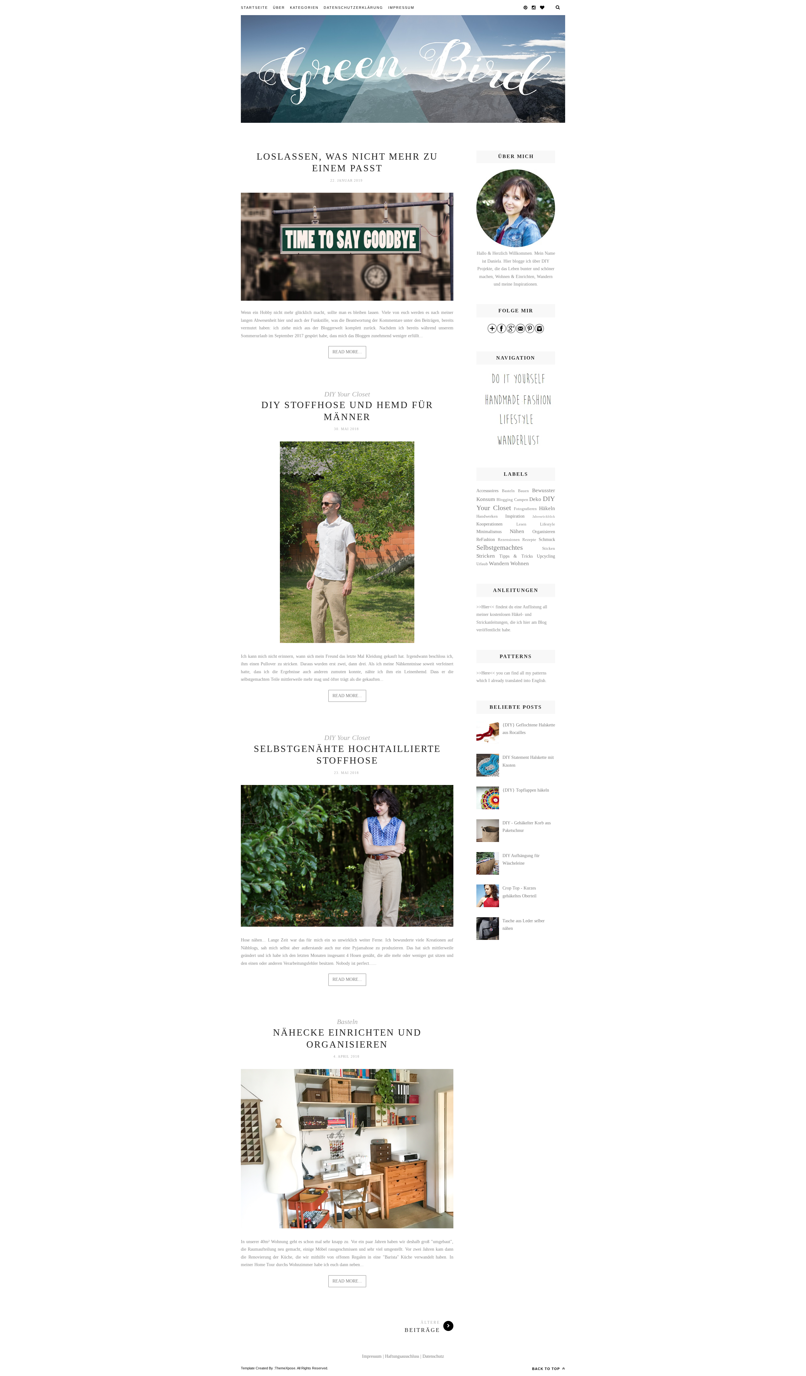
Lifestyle (547, 524)
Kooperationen (489, 524)
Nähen (517, 531)
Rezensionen (509, 539)
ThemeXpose (285, 1368)
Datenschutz (433, 1356)
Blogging (505, 500)
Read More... (347, 352)
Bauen (523, 491)
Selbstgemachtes (499, 547)
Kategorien (304, 7)
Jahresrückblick (543, 516)
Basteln (347, 1022)
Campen (521, 500)
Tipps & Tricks (516, 556)
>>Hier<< (486, 607)
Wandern (499, 563)
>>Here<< (486, 673)
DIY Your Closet (347, 394)
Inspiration (515, 516)
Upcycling (546, 556)
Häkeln (547, 508)
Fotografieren (525, 509)
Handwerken (487, 516)
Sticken (548, 548)
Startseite (254, 7)
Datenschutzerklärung (353, 7)
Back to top (546, 1369)
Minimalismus (489, 531)
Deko (535, 499)
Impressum (401, 7)
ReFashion (485, 539)
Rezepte (529, 539)
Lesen (521, 524)
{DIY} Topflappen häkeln (525, 790)
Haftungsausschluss (402, 1356)
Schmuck (547, 539)
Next (442, 543)
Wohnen (519, 563)
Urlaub (482, 564)
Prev (252, 543)
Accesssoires (487, 490)
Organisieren (543, 531)
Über (279, 7)
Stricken (485, 556)
